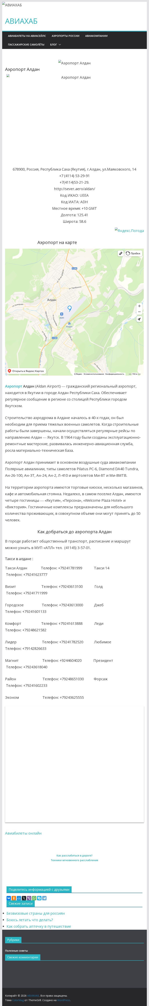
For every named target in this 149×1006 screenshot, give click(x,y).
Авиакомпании (96, 36)
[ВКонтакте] (9, 898)
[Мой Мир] (19, 898)
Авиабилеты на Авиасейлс (27, 36)
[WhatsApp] (34, 898)
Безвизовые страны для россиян (36, 913)
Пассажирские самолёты (26, 44)
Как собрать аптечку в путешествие (39, 926)
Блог (53, 44)
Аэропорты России (65, 36)
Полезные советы (16, 950)
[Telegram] (44, 898)
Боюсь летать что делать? (30, 919)
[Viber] (29, 898)
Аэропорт (13, 386)
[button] (59, 44)
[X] (24, 898)
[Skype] (39, 898)
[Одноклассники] (14, 898)
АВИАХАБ (21, 21)
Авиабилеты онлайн (23, 833)
